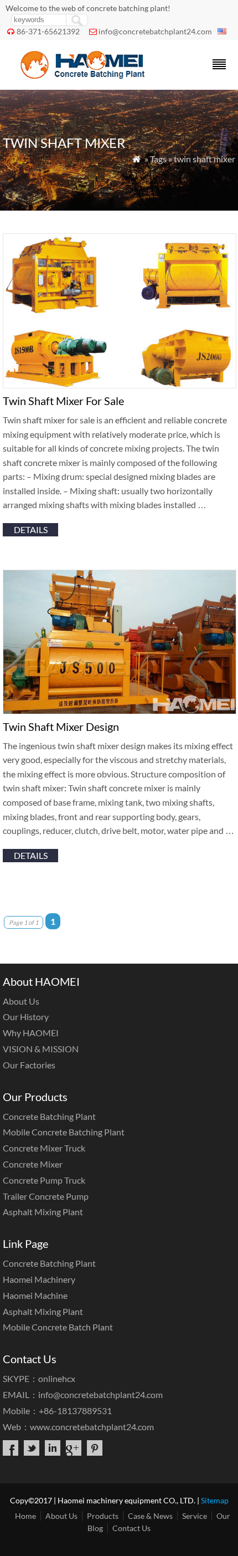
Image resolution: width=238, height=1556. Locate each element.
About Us (21, 1001)
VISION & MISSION (41, 1048)
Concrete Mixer (33, 1164)
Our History (26, 1016)
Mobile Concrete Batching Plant (64, 1132)
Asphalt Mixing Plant (43, 1211)
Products (102, 1516)
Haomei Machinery (39, 1279)
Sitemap (215, 1500)
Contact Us (131, 1528)
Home (25, 1516)
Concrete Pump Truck (44, 1180)
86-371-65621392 (48, 31)
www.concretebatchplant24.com (92, 1426)
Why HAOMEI (31, 1032)
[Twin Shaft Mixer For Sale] (119, 385)
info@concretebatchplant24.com (155, 31)
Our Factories (29, 1064)
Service (194, 1516)
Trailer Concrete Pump (46, 1196)
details (31, 529)
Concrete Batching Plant (49, 1116)
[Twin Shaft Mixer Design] (119, 710)
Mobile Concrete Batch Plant (58, 1327)
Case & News (150, 1516)
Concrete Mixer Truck (44, 1148)
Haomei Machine (35, 1295)
